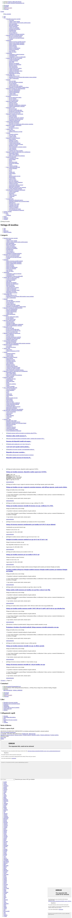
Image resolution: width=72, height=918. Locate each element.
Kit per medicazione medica (15, 97)
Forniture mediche (27, 735)
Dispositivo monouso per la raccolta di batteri (19, 201)
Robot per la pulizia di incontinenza (17, 155)
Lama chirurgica (12, 148)
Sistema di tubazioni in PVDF (15, 131)
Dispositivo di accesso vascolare (13, 18)
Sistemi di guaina (13, 102)
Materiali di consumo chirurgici (13, 138)
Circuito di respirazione (14, 59)
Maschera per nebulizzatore (15, 64)
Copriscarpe (11, 196)
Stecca (10, 171)
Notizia (5, 216)
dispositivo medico (35, 735)
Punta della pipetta (13, 162)
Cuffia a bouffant (13, 195)
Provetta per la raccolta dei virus (16, 111)
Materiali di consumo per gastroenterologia (15, 88)
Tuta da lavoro (12, 192)
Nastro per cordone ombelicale (16, 182)
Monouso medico (18, 735)
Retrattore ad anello (13, 145)
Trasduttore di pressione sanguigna (16, 34)
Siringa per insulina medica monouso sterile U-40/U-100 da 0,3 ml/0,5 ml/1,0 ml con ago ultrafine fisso (35, 608)
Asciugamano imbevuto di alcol (16, 184)
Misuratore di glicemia (14, 122)
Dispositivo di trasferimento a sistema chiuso (19, 87)
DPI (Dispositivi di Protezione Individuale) (15, 190)
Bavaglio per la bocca (14, 127)
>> (6, 680)
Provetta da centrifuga (14, 163)
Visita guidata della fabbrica (9, 717)
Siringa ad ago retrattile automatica (16, 43)
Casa (4, 16)
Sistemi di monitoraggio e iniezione (17, 106)
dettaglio (12, 482)
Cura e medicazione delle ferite (13, 167)
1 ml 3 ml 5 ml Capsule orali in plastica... (18, 446)
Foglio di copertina (13, 165)
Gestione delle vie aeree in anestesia (14, 58)
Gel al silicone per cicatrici (15, 209)
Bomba (2, 738)
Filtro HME (11, 62)
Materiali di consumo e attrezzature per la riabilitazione (18, 152)
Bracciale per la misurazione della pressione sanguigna (21, 124)
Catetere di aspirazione (14, 69)
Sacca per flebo (12, 81)
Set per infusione (12, 83)
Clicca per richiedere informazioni (8, 732)
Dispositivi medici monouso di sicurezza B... (18, 457)
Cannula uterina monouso (14, 143)
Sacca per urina (12, 135)
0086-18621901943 (7, 690)
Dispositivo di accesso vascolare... (15, 452)
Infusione (8, 79)
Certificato (8, 215)
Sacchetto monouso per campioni (16, 117)
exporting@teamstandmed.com (14, 686)
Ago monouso (12, 50)
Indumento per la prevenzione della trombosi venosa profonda (22, 77)
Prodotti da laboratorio (11, 157)
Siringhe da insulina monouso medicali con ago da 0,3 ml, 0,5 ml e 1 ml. (27, 539)
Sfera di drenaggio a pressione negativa (17, 146)
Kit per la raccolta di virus (14, 112)
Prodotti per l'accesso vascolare (10, 719)
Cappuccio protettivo (13, 207)
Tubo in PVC (12, 130)
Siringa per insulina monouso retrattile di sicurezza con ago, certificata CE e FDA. (29, 506)
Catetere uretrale (12, 136)
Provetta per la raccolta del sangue (16, 38)
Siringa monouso (13, 45)
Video (4, 721)
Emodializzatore (12, 30)
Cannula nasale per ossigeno (15, 68)
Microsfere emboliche (14, 25)
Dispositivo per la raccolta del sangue (14, 35)
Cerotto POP (12, 172)
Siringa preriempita (13, 26)
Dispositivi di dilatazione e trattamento (17, 105)
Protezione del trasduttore (14, 29)
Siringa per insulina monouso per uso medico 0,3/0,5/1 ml (22, 554)
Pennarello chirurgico (13, 141)
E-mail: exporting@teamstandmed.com (15, 3)
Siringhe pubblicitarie (45, 735)
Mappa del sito (32, 733)
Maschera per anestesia (14, 63)
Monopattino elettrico (13, 153)
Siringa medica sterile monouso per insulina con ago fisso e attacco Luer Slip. (28, 590)
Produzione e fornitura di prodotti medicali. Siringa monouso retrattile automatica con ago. (32, 627)
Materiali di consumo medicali (7, 735)
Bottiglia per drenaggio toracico (16, 200)
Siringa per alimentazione (14, 48)
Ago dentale (11, 126)
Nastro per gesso (12, 179)
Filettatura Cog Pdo (13, 140)
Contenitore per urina (13, 158)
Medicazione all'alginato (14, 186)
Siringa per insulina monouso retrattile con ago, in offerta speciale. (25, 646)
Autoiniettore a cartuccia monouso (16, 54)
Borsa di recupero (13, 116)
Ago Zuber (11, 20)
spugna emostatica (13, 168)
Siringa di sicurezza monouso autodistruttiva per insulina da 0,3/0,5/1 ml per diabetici (30, 524)
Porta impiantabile (13, 24)
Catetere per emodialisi (14, 27)
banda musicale (12, 139)
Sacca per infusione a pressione (16, 82)
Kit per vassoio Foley (13, 100)
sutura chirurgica (12, 149)
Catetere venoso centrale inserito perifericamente (19, 22)
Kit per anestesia (12, 98)
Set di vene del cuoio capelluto (16, 86)
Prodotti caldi (25, 733)
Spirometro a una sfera (14, 72)
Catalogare (5, 217)
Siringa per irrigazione (14, 49)
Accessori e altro (10, 198)
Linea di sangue (12, 31)
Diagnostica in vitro (10, 107)
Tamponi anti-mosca (13, 183)
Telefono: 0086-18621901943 (14, 1)
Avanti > (4, 680)
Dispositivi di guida (13, 103)
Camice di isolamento (14, 191)
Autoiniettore (9, 53)
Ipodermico (8, 40)
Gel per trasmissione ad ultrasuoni (16, 210)
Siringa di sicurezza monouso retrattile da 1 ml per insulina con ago (25, 664)
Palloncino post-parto (13, 206)
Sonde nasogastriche (13, 95)
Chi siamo (5, 212)
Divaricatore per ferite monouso (16, 119)
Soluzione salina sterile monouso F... (16, 436)
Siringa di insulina (13, 46)
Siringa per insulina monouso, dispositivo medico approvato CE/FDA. (26, 472)
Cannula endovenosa (13, 84)
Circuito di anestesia (13, 60)
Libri (4, 17)
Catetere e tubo (9, 129)
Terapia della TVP (10, 74)
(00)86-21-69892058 (17, 690)
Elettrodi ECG (12, 202)
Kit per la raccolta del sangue (15, 36)
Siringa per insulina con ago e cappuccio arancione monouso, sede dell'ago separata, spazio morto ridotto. (36, 487)
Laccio (10, 169)
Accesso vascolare (7, 211)
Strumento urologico (13, 134)
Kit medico (8, 96)
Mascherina (11, 193)
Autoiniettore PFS (13, 55)
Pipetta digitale (12, 159)
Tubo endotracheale (13, 67)
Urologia (8, 133)
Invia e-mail (3, 737)
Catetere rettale (12, 93)
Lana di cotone (12, 178)
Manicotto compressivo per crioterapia (17, 187)
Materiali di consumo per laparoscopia (14, 114)
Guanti (10, 197)
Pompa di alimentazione (14, 91)
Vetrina (10, 164)
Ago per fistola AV (13, 32)
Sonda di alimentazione (14, 92)
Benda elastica (12, 177)
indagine (8, 482)
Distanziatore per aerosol (14, 73)
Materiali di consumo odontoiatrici (13, 125)
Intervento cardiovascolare (12, 101)
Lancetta (11, 39)
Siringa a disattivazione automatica (16, 44)
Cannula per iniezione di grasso (16, 144)
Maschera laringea (13, 65)
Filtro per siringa (12, 51)
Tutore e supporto (10, 376)
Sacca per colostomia (13, 181)
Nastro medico (12, 173)
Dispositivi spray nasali (14, 203)
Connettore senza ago (14, 205)
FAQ (7, 214)
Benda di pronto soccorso (14, 176)
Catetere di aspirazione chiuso (15, 70)
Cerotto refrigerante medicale (15, 188)
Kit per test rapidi (13, 108)
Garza (10, 174)
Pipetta (10, 160)
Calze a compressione (14, 78)
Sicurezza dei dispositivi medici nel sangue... (18, 441)
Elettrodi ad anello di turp (14, 120)
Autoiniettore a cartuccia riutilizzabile (17, 57)
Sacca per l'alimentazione (14, 89)
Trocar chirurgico (13, 115)
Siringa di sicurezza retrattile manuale (17, 41)
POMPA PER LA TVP (14, 76)
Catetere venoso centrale (14, 21)
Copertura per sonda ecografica (16, 150)
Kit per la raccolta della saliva (15, 110)
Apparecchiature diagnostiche (12, 121)
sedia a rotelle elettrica (14, 154)
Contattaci (5, 219)
